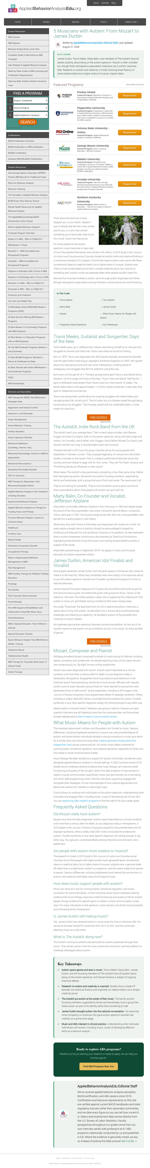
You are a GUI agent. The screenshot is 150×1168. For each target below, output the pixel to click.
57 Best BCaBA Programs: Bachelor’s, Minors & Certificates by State (25, 359)
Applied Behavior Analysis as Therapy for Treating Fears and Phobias (27, 509)
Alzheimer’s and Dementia (20, 413)
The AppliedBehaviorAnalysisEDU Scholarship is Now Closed (23, 219)
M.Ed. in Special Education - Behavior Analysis (91, 150)
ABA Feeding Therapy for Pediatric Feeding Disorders (28, 576)
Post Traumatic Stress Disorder (22, 596)
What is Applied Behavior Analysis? (24, 227)
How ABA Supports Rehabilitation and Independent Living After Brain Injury (25, 610)
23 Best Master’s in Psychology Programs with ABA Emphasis (27, 329)
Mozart (63, 313)
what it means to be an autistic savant (97, 716)
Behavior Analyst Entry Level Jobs (23, 49)
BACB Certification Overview (21, 141)
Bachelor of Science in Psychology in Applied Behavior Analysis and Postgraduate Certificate (95, 97)
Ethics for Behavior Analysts (21, 183)
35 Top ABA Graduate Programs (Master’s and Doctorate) (27, 349)
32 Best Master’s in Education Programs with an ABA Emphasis (26, 339)
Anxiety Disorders (16, 431)
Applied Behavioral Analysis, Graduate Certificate (93, 136)
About (96, 2)
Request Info (129, 95)
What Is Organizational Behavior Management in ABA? (23, 559)
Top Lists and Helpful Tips (20, 301)
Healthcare (13, 528)
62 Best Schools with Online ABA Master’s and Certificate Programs (27, 369)
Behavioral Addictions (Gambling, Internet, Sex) (19, 445)
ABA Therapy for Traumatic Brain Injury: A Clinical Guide (27, 664)
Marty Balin (65, 306)
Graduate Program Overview (21, 233)
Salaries (75, 21)
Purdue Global (86, 92)
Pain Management (16, 568)
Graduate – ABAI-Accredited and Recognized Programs (23, 263)
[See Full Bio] (136, 1141)
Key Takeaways (110, 324)
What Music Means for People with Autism (118, 315)
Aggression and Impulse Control (23, 407)
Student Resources (17, 167)
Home (17, 21)
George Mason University (93, 145)
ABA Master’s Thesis (17, 245)
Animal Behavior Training (19, 425)
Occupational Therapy (18, 552)
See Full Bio (127, 1141)
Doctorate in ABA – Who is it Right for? (26, 289)
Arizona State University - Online (93, 130)
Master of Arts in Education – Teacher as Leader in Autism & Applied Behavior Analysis (94, 207)
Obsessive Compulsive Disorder (23, 546)
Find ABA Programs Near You (98, 1066)
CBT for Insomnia (16, 475)
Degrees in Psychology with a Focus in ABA (28, 277)
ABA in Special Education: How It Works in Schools (27, 626)
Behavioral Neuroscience (19, 463)
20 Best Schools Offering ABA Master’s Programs (26, 319)
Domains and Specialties (19, 392)
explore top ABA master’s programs (80, 800)
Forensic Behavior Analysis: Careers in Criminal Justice (26, 520)
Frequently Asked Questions (73, 324)
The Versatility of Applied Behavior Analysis (28, 195)
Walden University (88, 159)
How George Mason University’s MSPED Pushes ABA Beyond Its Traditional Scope (27, 175)
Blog (113, 2)
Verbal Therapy (15, 672)
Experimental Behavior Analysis (22, 501)
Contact (105, 2)
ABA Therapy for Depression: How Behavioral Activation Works (24, 483)
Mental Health (14, 540)
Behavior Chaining (16, 189)
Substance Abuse (16, 650)
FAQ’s (103, 21)
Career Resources (16, 31)
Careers (46, 21)
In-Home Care (14, 534)
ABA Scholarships (16, 383)
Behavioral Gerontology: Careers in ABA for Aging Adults (28, 455)
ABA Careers (14, 37)
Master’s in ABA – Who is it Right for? (25, 239)
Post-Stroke (13, 590)
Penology (12, 584)
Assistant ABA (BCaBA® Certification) (25, 159)
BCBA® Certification (17, 153)
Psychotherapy (15, 602)
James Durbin (109, 306)
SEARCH (27, 121)
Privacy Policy (77, 1158)
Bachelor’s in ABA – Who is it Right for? (26, 283)
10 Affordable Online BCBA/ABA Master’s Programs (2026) (27, 309)
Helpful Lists (131, 21)
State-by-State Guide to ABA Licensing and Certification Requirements (28, 73)
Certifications (14, 135)
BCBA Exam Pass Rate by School (23, 201)
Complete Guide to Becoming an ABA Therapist (25, 57)
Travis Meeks (66, 300)
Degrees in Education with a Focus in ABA (27, 271)
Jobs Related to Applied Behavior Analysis (27, 65)
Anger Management (17, 419)
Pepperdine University (91, 108)
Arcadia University (88, 179)
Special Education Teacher (20, 634)
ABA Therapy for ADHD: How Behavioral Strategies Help (26, 399)
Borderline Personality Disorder (22, 469)
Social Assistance (16, 618)
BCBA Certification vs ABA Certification (25, 147)
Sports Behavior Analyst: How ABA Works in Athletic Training (28, 642)
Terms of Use (89, 1158)
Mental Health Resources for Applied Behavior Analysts (25, 209)
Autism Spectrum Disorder (20, 437)
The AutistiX (108, 300)
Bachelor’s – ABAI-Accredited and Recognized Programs (23, 253)
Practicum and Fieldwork (19, 295)
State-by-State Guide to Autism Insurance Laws (27, 83)
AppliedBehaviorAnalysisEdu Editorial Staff (96, 42)
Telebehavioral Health (18, 656)
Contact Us (66, 1158)
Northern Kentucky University (89, 199)
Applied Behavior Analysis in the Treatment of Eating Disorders (28, 493)
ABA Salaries (14, 43)
